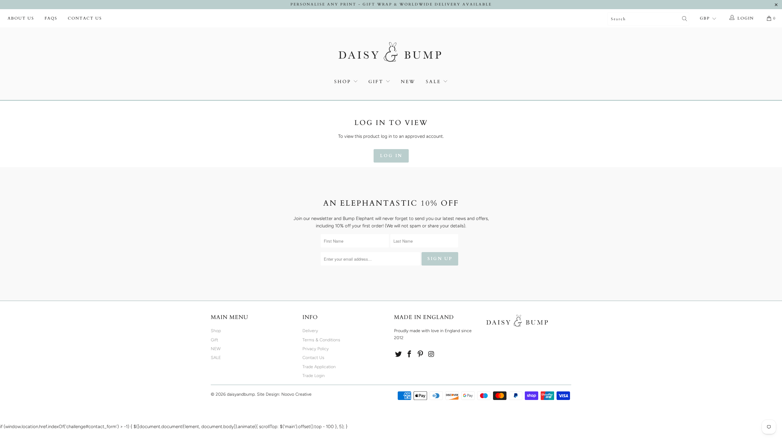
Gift (375, 82)
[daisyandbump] (391, 53)
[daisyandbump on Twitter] (398, 354)
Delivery (310, 330)
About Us (21, 18)
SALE (434, 82)
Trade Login (313, 375)
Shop (342, 82)
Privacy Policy (315, 348)
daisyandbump (241, 394)
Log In (391, 156)
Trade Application (319, 366)
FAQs (51, 18)
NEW (408, 82)
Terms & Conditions (321, 340)
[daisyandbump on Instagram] (431, 354)
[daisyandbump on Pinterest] (420, 354)
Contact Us (85, 18)
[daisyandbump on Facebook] (409, 354)
